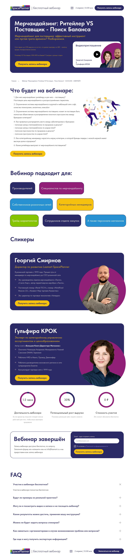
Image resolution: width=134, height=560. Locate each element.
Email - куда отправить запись (84, 436)
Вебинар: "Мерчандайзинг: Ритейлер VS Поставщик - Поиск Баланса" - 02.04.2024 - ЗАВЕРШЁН (51, 81)
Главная (14, 81)
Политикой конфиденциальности (97, 446)
